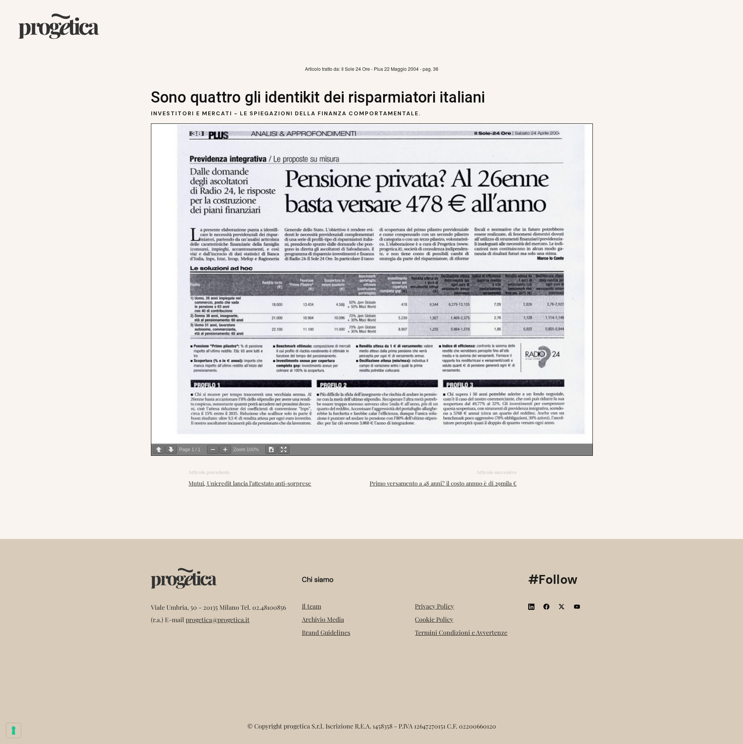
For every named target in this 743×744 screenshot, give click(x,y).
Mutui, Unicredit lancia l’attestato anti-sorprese (249, 483)
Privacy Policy (434, 606)
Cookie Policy (434, 619)
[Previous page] (158, 449)
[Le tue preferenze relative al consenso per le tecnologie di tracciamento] (13, 730)
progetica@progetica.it (218, 620)
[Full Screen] (283, 449)
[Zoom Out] (213, 449)
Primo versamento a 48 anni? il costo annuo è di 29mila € (443, 483)
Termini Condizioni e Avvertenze (461, 632)
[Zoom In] (225, 449)
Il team (311, 606)
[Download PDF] (271, 449)
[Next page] (171, 449)
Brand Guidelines (326, 632)
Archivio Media (323, 619)
